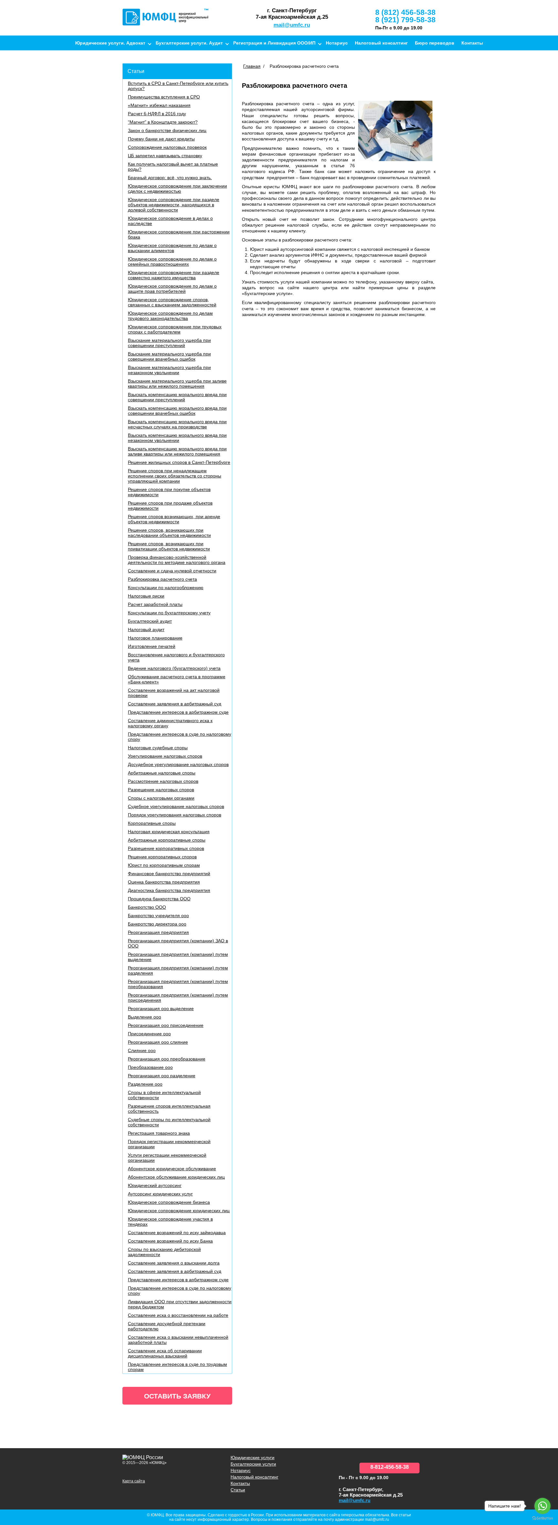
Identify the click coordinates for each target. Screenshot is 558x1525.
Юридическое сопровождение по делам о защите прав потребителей (172, 288)
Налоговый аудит (146, 629)
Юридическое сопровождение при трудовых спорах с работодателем (175, 329)
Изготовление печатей (151, 646)
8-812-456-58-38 (389, 1467)
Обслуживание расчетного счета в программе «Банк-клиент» (176, 679)
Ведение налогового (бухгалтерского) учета (174, 668)
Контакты (472, 43)
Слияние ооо (142, 1050)
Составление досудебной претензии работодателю (166, 1326)
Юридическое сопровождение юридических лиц (179, 1210)
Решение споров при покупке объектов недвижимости (169, 492)
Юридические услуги (252, 1457)
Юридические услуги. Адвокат (110, 43)
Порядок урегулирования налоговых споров (174, 814)
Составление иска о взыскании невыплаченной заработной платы (178, 1340)
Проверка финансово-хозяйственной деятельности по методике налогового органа (176, 560)
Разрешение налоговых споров (161, 789)
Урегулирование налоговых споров (165, 756)
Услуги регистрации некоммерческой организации (167, 1157)
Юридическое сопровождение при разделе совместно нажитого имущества (173, 275)
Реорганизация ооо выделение (161, 1008)
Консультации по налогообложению (165, 587)
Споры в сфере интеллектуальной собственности (164, 1095)
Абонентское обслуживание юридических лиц (176, 1177)
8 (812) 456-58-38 (405, 12)
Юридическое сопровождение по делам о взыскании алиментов (172, 248)
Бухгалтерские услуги (253, 1464)
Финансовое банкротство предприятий (169, 873)
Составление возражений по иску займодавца (177, 1232)
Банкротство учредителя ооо (158, 915)
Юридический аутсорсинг (154, 1185)
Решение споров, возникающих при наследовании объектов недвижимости (169, 532)
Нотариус (337, 43)
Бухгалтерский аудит (150, 621)
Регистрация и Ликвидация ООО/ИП (274, 43)
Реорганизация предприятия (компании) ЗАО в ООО (178, 943)
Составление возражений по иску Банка (170, 1241)
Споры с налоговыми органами (161, 798)
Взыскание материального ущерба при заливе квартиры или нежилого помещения (177, 383)
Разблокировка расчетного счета (162, 579)
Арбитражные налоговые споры (161, 772)
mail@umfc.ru (292, 25)
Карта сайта (133, 1481)
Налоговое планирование (155, 637)
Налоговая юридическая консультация (169, 831)
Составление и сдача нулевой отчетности (172, 570)
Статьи (136, 71)
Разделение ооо (145, 1084)
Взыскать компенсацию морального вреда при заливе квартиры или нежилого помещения (177, 451)
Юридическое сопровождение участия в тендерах (170, 1221)
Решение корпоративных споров (162, 856)
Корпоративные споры (152, 823)
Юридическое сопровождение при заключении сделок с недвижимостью (177, 188)
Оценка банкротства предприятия (164, 882)
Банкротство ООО (147, 907)
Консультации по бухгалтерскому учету (169, 612)
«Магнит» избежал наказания (159, 105)
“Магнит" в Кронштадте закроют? (163, 122)
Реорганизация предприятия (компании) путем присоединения (178, 997)
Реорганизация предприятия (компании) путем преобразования (178, 984)
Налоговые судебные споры (158, 747)
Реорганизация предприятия (158, 932)
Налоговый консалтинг (381, 43)
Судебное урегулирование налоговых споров (176, 806)
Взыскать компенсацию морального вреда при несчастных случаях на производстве (177, 424)
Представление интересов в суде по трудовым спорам (177, 1367)
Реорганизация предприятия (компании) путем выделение (178, 957)
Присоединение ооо (149, 1033)
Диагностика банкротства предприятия (169, 890)
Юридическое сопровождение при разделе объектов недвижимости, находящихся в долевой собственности (173, 204)
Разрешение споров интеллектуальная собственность (169, 1108)
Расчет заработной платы (155, 604)
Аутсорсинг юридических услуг (160, 1193)
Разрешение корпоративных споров (166, 848)
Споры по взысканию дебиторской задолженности (164, 1252)
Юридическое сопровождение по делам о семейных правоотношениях (172, 261)
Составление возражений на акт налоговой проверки (174, 693)
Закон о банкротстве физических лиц (167, 130)
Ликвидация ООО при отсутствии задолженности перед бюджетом (180, 1304)
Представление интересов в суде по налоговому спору (179, 737)
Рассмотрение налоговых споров (163, 781)
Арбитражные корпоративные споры (166, 840)
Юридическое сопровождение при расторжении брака (179, 234)
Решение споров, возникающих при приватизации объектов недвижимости (169, 546)
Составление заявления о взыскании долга (174, 1262)
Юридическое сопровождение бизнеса (169, 1202)
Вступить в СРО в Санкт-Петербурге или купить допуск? (178, 86)
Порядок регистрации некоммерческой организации (169, 1144)
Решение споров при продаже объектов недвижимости (170, 505)
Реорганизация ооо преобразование (166, 1058)
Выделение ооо (144, 1016)
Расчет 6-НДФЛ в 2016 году (157, 113)
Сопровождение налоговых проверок (167, 147)
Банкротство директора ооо (157, 923)
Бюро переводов (434, 43)
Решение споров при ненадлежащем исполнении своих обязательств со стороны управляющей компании (174, 476)
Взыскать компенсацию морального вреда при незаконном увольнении (177, 438)
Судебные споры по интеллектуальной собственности (169, 1122)
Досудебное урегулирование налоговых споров (178, 764)
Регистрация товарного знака (159, 1133)
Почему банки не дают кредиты (161, 138)
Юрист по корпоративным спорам (164, 865)
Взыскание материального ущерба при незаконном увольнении (169, 370)
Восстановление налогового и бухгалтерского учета (176, 657)
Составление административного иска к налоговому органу (170, 723)
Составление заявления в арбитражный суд (174, 703)
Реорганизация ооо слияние (158, 1042)
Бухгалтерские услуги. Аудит (189, 43)
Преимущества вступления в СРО (164, 96)
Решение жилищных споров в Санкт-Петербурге (179, 462)
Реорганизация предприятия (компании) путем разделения (178, 970)
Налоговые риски (146, 596)
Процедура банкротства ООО (159, 898)
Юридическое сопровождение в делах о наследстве (170, 221)
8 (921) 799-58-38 (405, 19)
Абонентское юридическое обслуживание (172, 1168)
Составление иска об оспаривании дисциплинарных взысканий (165, 1353)
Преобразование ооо (150, 1067)
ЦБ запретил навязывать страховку (165, 155)
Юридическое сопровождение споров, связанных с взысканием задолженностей (172, 302)
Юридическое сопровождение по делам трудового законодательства (170, 316)
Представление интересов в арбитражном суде (178, 712)
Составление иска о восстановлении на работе (178, 1315)
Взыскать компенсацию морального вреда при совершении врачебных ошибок (177, 410)
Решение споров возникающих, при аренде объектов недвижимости (174, 519)
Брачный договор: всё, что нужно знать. (170, 177)
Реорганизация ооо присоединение (165, 1025)
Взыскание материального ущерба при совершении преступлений (169, 343)
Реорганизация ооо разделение (161, 1075)
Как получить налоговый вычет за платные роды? (173, 166)
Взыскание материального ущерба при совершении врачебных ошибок (169, 356)
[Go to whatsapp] (542, 1506)
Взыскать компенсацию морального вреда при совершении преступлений (177, 397)
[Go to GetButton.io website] (542, 1518)
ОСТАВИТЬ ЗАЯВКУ (177, 1396)
